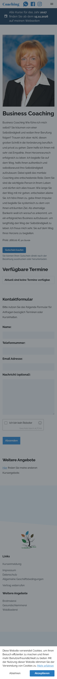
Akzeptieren (42, 673)
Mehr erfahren (45, 665)
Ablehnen (14, 673)
